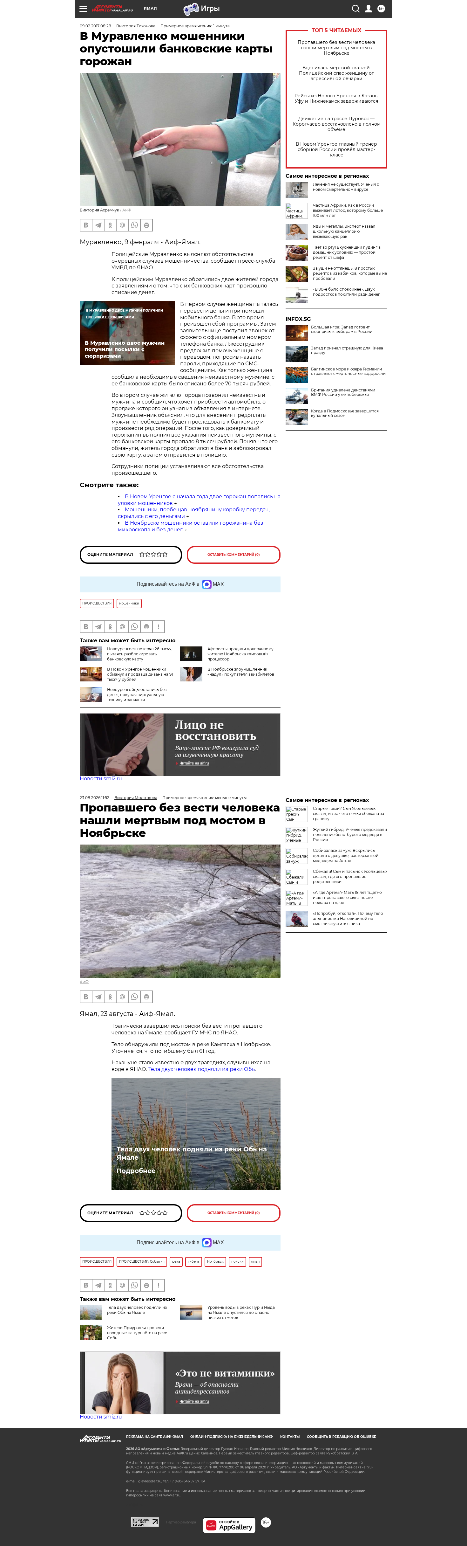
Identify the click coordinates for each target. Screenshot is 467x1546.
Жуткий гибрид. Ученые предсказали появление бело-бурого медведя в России (350, 834)
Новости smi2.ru (101, 779)
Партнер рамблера (181, 1522)
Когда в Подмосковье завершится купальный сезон (345, 413)
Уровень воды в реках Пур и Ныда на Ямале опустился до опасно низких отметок (241, 1312)
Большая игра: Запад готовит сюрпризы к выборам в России (341, 329)
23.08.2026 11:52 (94, 797)
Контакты (290, 1437)
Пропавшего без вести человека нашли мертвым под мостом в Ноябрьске (336, 48)
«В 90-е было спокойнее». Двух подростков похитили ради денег (346, 292)
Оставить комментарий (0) (233, 555)
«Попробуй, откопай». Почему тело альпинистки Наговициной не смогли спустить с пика (348, 918)
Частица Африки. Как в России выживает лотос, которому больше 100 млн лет (348, 210)
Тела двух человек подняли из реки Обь (201, 1069)
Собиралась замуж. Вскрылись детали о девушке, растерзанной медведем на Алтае (345, 855)
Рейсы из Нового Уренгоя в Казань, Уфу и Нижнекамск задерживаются (336, 98)
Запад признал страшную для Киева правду (347, 350)
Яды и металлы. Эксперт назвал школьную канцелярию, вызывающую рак (344, 231)
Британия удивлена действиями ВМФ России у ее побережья (343, 392)
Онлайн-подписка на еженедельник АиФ (231, 1437)
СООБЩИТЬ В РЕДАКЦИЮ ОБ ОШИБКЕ (341, 1437)
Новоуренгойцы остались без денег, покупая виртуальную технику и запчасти (136, 694)
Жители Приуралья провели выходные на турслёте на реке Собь (137, 1332)
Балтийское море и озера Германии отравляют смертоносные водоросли (348, 371)
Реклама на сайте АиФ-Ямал (154, 1437)
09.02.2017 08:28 (95, 26)
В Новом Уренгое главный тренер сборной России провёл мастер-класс (336, 149)
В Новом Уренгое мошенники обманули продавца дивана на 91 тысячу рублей (140, 674)
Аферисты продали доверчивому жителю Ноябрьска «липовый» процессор (240, 653)
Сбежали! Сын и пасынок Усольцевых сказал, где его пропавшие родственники (350, 876)
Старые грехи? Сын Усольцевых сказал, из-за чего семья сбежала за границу (348, 813)
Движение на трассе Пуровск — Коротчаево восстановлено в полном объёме (337, 124)
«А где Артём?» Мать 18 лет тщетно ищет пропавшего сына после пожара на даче (347, 897)
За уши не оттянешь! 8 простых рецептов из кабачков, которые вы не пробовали (350, 273)
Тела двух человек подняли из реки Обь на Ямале (192, 1153)
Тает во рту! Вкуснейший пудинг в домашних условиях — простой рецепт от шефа (347, 252)
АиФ (126, 210)
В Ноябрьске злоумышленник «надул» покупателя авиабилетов (240, 672)
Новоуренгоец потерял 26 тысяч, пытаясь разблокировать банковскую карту (140, 653)
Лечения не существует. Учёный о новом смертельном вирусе (346, 187)
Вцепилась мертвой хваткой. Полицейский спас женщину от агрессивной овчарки (336, 73)
